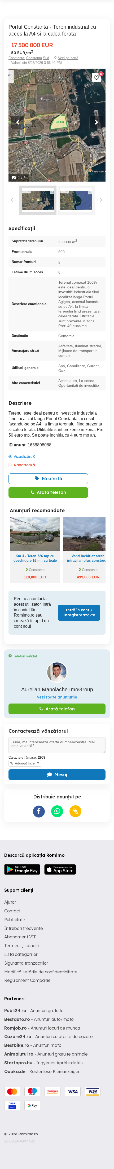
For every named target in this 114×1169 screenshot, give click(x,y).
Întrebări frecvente (23, 928)
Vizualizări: (25, 456)
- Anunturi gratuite (34, 1010)
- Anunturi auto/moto (39, 1019)
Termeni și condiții (22, 945)
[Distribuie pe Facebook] (39, 812)
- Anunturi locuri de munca (42, 1028)
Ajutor (10, 902)
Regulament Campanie (27, 980)
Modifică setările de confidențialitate (40, 971)
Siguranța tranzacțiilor (26, 963)
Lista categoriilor (21, 954)
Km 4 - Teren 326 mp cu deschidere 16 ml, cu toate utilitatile (35, 560)
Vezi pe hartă (68, 58)
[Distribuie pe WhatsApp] (57, 811)
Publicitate (14, 919)
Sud (46, 58)
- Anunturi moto (33, 1045)
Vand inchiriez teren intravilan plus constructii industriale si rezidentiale (88, 560)
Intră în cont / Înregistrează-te (79, 613)
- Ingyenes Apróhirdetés (43, 1062)
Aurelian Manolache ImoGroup (57, 689)
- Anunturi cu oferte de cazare (48, 1036)
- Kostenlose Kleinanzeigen (42, 1071)
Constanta (16, 58)
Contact (12, 910)
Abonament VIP (20, 936)
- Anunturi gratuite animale (46, 1054)
